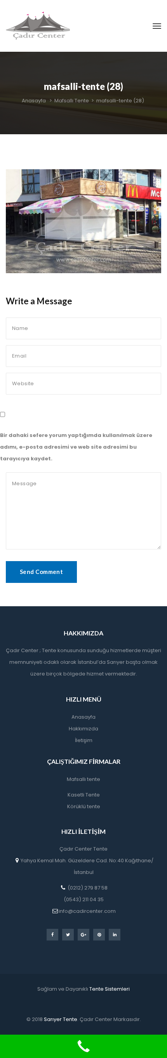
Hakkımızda (83, 728)
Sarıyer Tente (60, 1019)
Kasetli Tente (84, 794)
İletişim (83, 740)
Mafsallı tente (83, 779)
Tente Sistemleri (109, 989)
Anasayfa (83, 717)
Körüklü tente (83, 806)
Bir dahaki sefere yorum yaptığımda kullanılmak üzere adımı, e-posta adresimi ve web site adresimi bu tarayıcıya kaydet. (76, 447)
